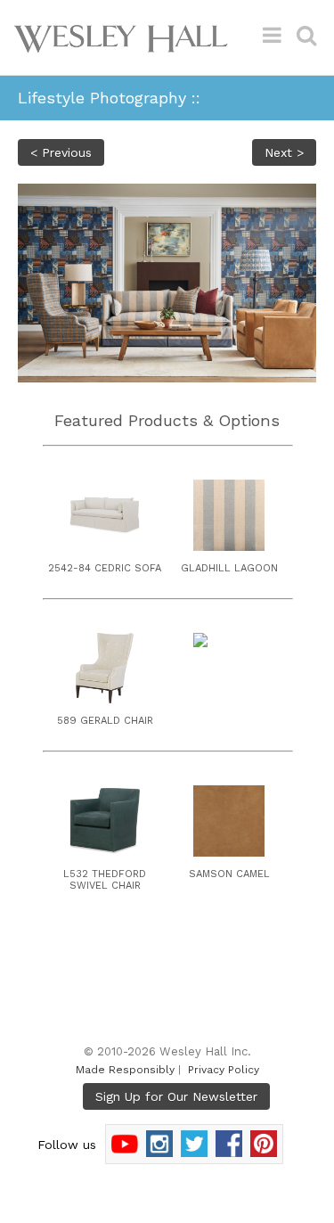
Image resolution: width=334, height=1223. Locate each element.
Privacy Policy (223, 1069)
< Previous (61, 152)
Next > (284, 152)
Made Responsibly (125, 1069)
